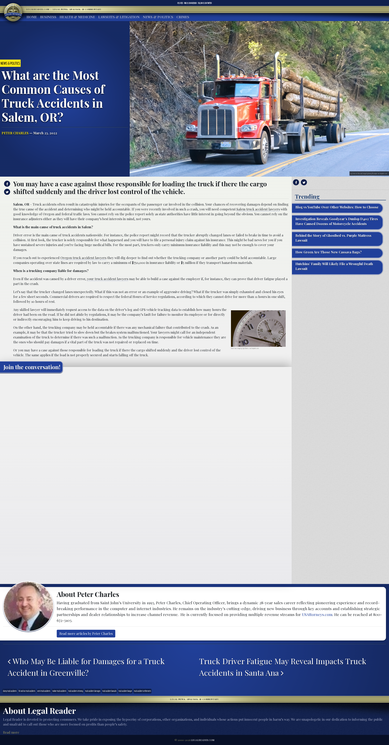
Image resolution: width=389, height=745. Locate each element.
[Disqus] (146, 426)
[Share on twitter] (6, 192)
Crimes (182, 17)
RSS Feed (180, 3)
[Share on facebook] (6, 184)
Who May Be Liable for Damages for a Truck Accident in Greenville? (86, 667)
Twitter (205, 3)
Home (32, 17)
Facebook (190, 3)
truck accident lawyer (125, 691)
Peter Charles (15, 133)
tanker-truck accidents (59, 691)
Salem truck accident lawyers (258, 209)
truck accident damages (92, 691)
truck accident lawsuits (109, 691)
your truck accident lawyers (107, 279)
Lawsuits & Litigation (119, 17)
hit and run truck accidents (27, 691)
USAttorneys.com (317, 614)
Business (48, 17)
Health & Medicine (77, 17)
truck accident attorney (75, 691)
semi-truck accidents (43, 691)
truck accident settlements (142, 691)
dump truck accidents (10, 691)
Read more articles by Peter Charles (86, 633)
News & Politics (158, 17)
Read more (11, 732)
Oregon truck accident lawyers (83, 258)
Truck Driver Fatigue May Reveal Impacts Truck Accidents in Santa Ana (282, 667)
